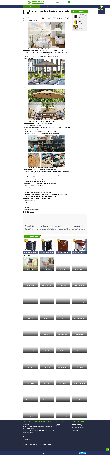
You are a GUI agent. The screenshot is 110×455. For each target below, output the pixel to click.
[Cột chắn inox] (63, 280)
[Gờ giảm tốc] (30, 329)
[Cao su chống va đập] (79, 264)
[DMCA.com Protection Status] (83, 453)
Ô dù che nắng (28, 207)
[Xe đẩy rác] (79, 394)
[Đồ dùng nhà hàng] (79, 296)
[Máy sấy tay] (79, 345)
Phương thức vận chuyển (77, 427)
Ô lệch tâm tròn (28, 202)
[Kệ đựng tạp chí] (30, 345)
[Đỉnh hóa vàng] (63, 296)
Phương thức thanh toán (77, 425)
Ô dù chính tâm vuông (30, 200)
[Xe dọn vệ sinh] (47, 394)
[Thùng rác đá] (79, 361)
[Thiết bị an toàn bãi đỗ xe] (63, 361)
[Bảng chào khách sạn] (30, 264)
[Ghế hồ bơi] (30, 312)
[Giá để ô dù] (63, 312)
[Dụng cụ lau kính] (30, 296)
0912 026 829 (101, 13)
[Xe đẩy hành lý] (63, 394)
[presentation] (84, 212)
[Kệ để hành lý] (79, 329)
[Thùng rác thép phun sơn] (79, 378)
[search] (69, 2)
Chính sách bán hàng (76, 424)
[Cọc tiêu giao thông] (47, 280)
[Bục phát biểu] (63, 264)
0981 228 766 (101, 9)
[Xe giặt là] (47, 410)
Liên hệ (58, 6)
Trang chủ (45, 6)
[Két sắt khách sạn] (47, 345)
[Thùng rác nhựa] (63, 378)
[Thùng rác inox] (47, 378)
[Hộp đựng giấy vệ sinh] (63, 329)
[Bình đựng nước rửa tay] (47, 264)
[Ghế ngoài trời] (47, 312)
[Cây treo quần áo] (30, 280)
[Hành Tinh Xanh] (36, 3)
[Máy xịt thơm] (30, 361)
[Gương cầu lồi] (47, 329)
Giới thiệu (52, 6)
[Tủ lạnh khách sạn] (30, 394)
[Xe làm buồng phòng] (63, 410)
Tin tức (64, 6)
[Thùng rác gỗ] (30, 378)
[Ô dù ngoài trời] (47, 361)
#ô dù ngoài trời (35, 209)
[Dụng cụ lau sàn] (47, 296)
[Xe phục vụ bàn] (79, 410)
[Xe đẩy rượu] (30, 410)
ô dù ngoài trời (45, 18)
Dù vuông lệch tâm (29, 205)
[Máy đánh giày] (63, 345)
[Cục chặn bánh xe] (79, 280)
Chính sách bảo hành (76, 429)
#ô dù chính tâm (28, 209)
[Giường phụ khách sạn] (79, 312)
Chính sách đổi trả (76, 430)
